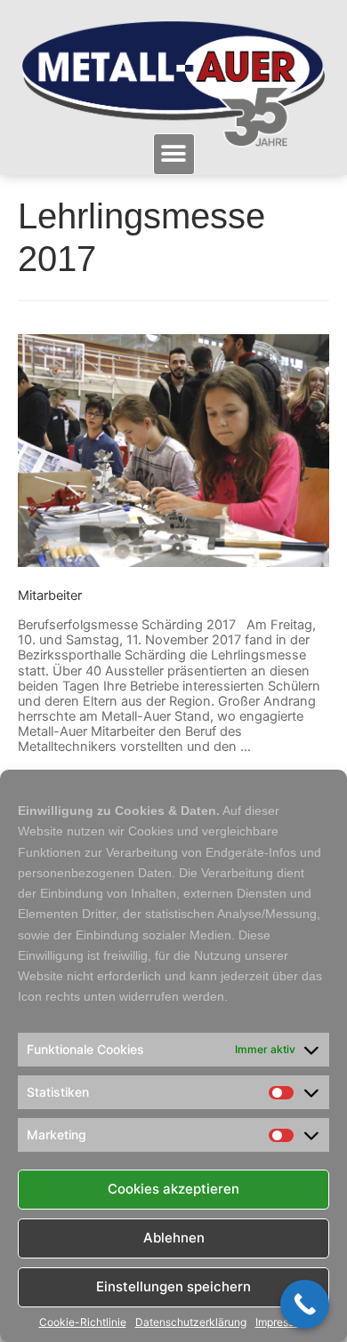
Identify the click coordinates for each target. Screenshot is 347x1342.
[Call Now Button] (304, 1304)
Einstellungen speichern (173, 1286)
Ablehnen (174, 1237)
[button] (174, 154)
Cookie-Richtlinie (82, 1322)
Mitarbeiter (50, 595)
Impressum (282, 1322)
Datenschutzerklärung (190, 1322)
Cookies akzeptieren (173, 1188)
